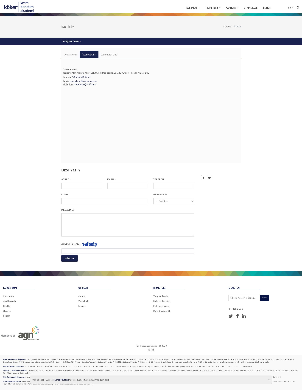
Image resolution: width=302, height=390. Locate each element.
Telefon (158, 179)
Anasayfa (227, 26)
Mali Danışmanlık (161, 306)
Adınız (66, 179)
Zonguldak (83, 301)
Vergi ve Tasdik (160, 296)
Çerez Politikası (61, 379)
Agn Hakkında (9, 301)
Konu (65, 195)
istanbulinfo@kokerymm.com (83, 81)
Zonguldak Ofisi (109, 54)
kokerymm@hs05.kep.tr (86, 84)
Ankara (81, 296)
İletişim (6, 315)
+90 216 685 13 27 (81, 76)
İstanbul (82, 306)
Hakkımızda (8, 296)
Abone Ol (264, 298)
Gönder (69, 258)
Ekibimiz (7, 310)
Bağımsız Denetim (161, 301)
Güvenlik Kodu (70, 244)
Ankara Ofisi (70, 54)
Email (111, 179)
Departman (160, 195)
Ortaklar (7, 306)
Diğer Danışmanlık (161, 310)
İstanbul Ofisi (89, 54)
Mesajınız (68, 210)
